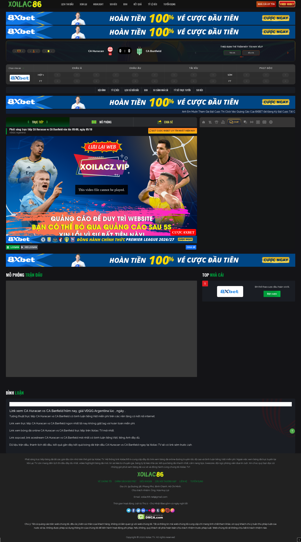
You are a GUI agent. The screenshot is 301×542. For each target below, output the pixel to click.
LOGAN (15, 247)
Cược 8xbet (287, 4)
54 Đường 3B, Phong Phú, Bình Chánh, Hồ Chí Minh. (154, 486)
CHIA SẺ (191, 247)
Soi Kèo (113, 4)
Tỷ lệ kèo (115, 90)
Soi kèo (199, 90)
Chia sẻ (168, 122)
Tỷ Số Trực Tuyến (182, 90)
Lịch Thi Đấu (67, 4)
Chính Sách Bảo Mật (125, 481)
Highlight (98, 4)
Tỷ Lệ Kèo (152, 4)
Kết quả (138, 4)
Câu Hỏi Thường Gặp (165, 481)
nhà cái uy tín (266, 4)
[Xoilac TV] (25, 4)
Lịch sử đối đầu (132, 90)
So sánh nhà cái (160, 90)
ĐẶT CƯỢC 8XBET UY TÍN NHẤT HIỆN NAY (173, 131)
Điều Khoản (146, 481)
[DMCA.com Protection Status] (151, 516)
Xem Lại (83, 4)
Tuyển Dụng (169, 4)
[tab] (38, 122)
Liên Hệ (183, 481)
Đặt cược (272, 293)
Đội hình (102, 90)
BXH (125, 4)
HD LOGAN (31, 247)
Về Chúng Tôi (105, 481)
